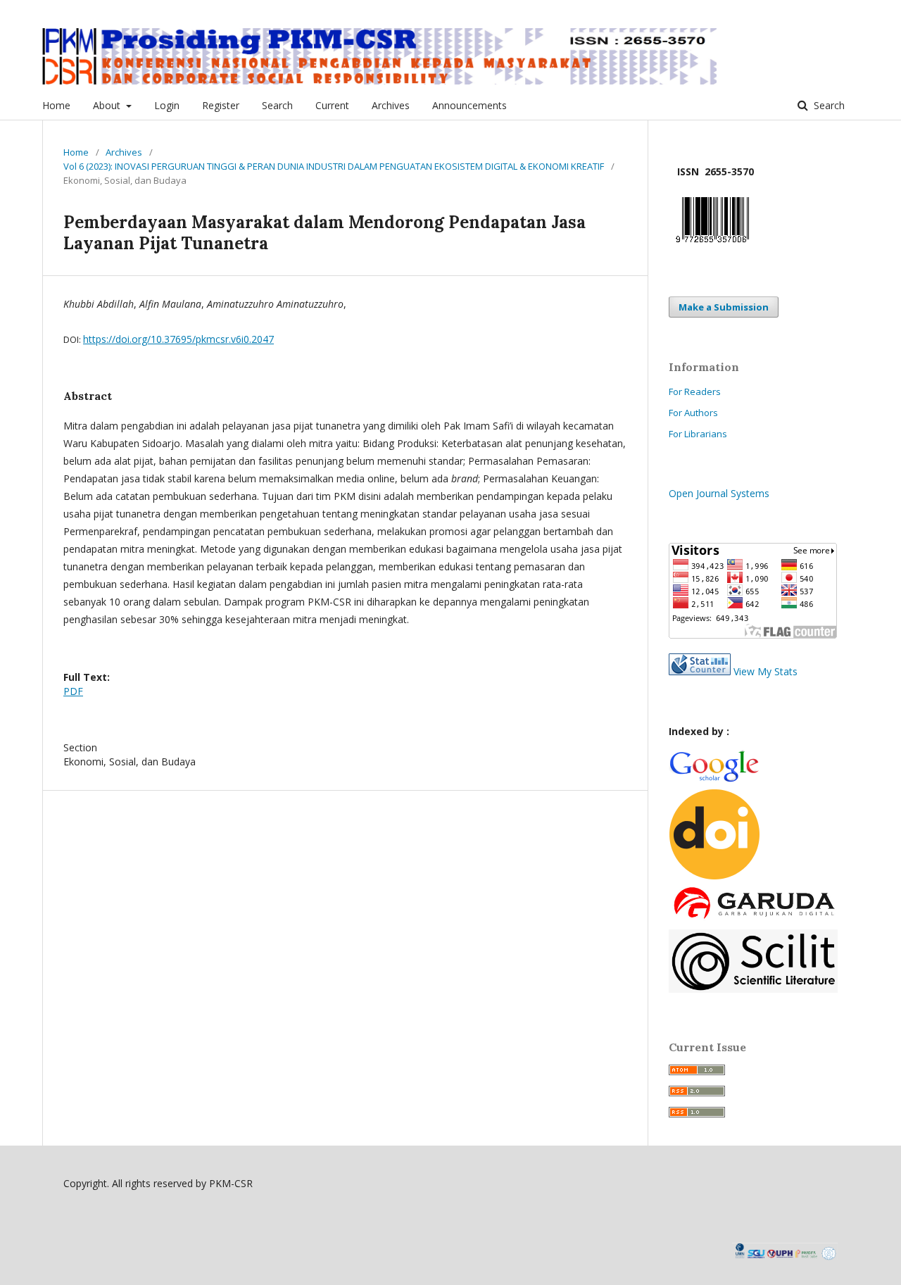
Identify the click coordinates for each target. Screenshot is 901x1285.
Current (332, 105)
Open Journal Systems (719, 493)
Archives (391, 105)
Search (277, 105)
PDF (73, 691)
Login (166, 105)
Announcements (469, 105)
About (108, 105)
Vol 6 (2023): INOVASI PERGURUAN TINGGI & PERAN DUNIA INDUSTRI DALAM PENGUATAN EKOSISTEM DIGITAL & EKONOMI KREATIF (333, 166)
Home (56, 105)
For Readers (695, 391)
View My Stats (765, 671)
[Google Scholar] (714, 779)
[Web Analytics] (700, 671)
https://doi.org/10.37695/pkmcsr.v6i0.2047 (178, 339)
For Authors (693, 412)
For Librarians (698, 433)
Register (220, 105)
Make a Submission (724, 307)
